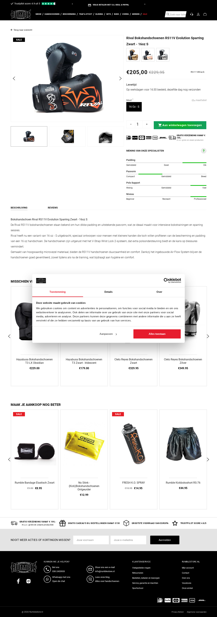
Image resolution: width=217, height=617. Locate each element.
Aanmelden (165, 540)
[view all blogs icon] (91, 579)
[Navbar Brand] (21, 14)
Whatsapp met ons (61, 577)
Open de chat (58, 581)
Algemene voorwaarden (196, 612)
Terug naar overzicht (23, 30)
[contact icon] (48, 569)
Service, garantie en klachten (145, 583)
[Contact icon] (191, 14)
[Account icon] (198, 14)
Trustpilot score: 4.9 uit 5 (27, 3)
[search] (168, 14)
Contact (185, 573)
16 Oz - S (135, 106)
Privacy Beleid (177, 612)
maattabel (200, 100)
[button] (204, 14)
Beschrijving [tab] (19, 207)
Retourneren (137, 573)
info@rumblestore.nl (105, 571)
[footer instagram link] (28, 581)
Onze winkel (187, 588)
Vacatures (186, 583)
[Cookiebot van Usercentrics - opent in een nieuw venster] (166, 280)
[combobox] (176, 14)
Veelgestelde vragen (141, 568)
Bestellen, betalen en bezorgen (146, 578)
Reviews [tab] (53, 207)
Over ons (186, 578)
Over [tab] (159, 291)
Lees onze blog (102, 577)
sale (19, 39)
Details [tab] (108, 291)
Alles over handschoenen (107, 581)
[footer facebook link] (18, 581)
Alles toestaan (157, 333)
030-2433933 (58, 571)
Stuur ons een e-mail (105, 567)
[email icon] (91, 569)
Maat (129, 100)
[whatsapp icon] (48, 579)
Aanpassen (106, 333)
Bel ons (55, 567)
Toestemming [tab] (58, 291)
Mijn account (188, 568)
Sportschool (137, 588)
